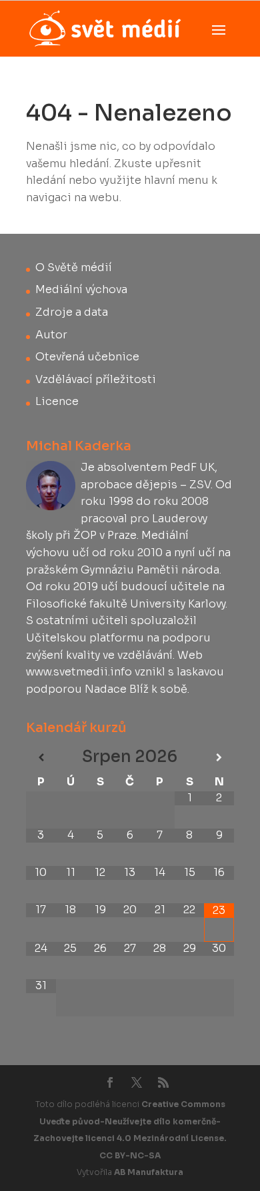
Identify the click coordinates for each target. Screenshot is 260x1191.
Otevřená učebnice (87, 357)
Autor (51, 335)
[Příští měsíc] (219, 757)
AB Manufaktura (148, 1172)
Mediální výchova (81, 289)
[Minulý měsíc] (41, 757)
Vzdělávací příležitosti (95, 379)
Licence (57, 401)
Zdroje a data (71, 312)
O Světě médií (73, 267)
